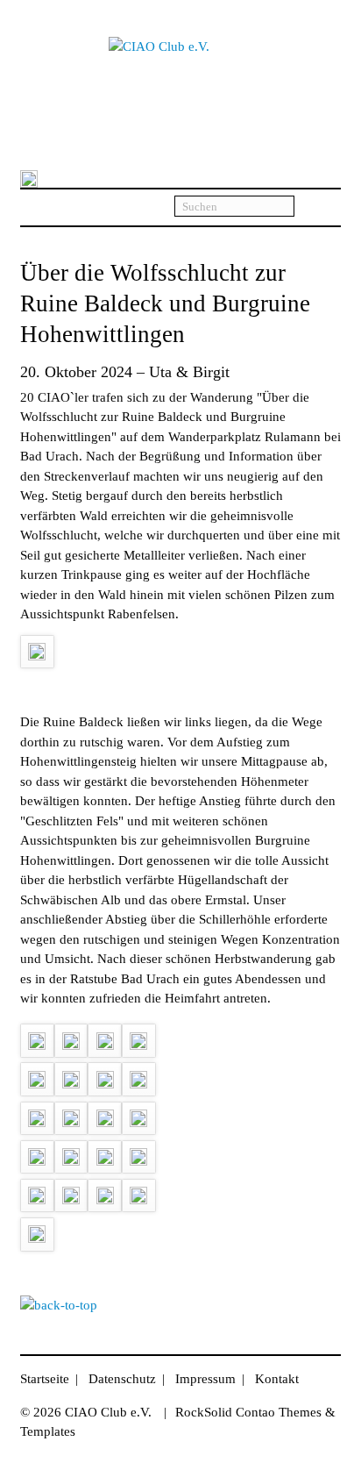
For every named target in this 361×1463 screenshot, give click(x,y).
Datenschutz (122, 1379)
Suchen (317, 207)
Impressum (205, 1379)
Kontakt (277, 1379)
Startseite (44, 1379)
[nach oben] (58, 1305)
